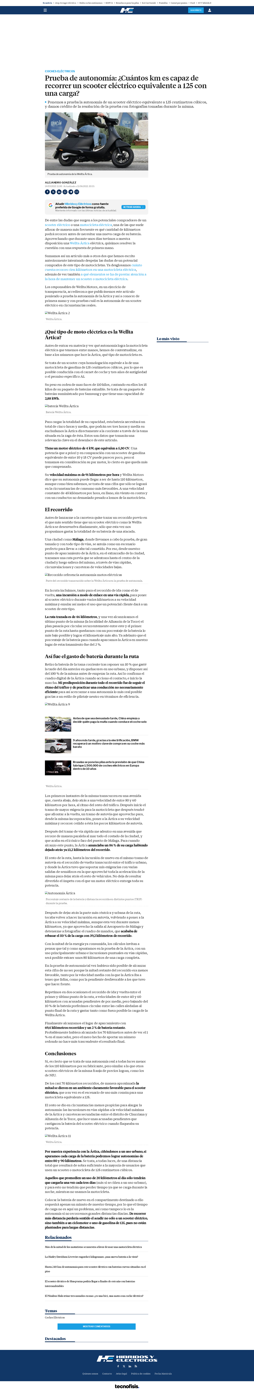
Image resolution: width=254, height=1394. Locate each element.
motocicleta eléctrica (96, 225)
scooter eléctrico (57, 225)
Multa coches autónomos (90, 3)
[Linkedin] (59, 192)
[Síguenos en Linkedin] (130, 1366)
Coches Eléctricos (60, 71)
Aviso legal (121, 1373)
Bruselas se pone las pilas (127, 3)
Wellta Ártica (80, 243)
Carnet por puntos (179, 3)
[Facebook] (47, 192)
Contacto (107, 1373)
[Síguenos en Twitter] (124, 1366)
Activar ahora (132, 207)
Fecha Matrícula (163, 1373)
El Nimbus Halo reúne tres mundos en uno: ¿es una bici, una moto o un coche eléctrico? (94, 1296)
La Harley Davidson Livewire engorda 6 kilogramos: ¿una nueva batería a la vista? (91, 1256)
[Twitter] (53, 192)
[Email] (76, 192)
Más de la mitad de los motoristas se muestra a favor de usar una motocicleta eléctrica (93, 1247)
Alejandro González (60, 182)
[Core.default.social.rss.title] (136, 1366)
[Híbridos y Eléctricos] (127, 1358)
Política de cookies (140, 1373)
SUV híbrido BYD (206, 3)
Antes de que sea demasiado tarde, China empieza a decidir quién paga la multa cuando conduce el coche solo (110, 720)
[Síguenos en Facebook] (118, 1366)
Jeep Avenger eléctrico (65, 3)
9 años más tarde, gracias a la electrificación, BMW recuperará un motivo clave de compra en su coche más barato (109, 744)
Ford (192, 3)
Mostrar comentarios (96, 1326)
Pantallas (163, 3)
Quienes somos (90, 1373)
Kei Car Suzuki (149, 3)
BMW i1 (109, 3)
